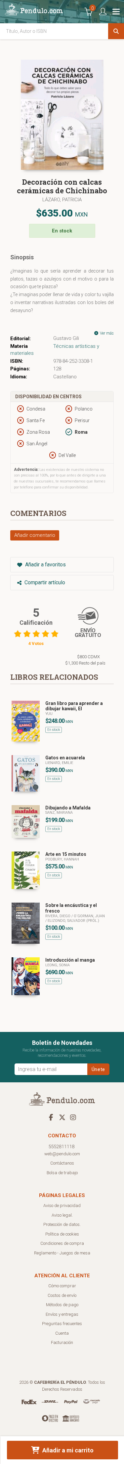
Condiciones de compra (62, 1243)
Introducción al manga (70, 960)
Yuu (49, 714)
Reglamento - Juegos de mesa (62, 1252)
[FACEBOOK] (51, 1117)
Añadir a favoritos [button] (45, 564)
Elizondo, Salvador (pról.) (73, 921)
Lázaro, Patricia (62, 200)
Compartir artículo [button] (44, 582)
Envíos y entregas (62, 1314)
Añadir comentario (34, 535)
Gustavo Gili (66, 338)
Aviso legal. (62, 1215)
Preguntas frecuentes (62, 1323)
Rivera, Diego (58, 916)
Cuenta (62, 1333)
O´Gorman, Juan (89, 916)
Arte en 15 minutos (65, 854)
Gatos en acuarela (65, 757)
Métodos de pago (62, 1304)
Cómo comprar (62, 1285)
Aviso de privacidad (62, 1205)
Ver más (106, 333)
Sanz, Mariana (59, 812)
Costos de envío (62, 1295)
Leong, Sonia (57, 965)
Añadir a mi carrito (67, 1450)
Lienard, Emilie (59, 763)
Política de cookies (62, 1234)
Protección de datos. (62, 1224)
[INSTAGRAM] (73, 1117)
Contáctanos (62, 1163)
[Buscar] (116, 31)
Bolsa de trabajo (62, 1172)
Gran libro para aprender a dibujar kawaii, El (74, 706)
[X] (62, 1117)
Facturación (62, 1342)
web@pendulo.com (62, 1153)
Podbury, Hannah (62, 859)
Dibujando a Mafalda (68, 807)
